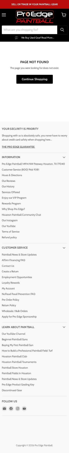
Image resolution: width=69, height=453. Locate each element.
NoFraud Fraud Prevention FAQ (18, 294)
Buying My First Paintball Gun (17, 345)
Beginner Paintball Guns (15, 339)
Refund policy (9, 237)
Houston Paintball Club (14, 356)
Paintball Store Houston (15, 367)
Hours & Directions (12, 175)
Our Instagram (9, 220)
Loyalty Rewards (11, 282)
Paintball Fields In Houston (16, 373)
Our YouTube (8, 226)
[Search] (62, 30)
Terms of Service (11, 231)
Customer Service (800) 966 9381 (20, 169)
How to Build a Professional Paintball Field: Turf (27, 350)
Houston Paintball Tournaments (19, 362)
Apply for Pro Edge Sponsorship (19, 316)
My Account (8, 288)
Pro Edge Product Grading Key (18, 384)
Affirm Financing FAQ (13, 260)
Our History (8, 186)
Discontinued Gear (12, 390)
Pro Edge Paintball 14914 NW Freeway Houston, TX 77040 (33, 164)
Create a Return (10, 271)
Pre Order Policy (10, 299)
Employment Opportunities (17, 277)
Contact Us (8, 266)
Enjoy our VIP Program (14, 197)
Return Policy (9, 305)
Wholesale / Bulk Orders (15, 311)
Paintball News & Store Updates (19, 254)
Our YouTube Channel (13, 333)
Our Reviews (8, 181)
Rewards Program (11, 203)
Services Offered (11, 192)
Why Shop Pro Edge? (13, 209)
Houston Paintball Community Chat (21, 214)
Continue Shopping (34, 79)
